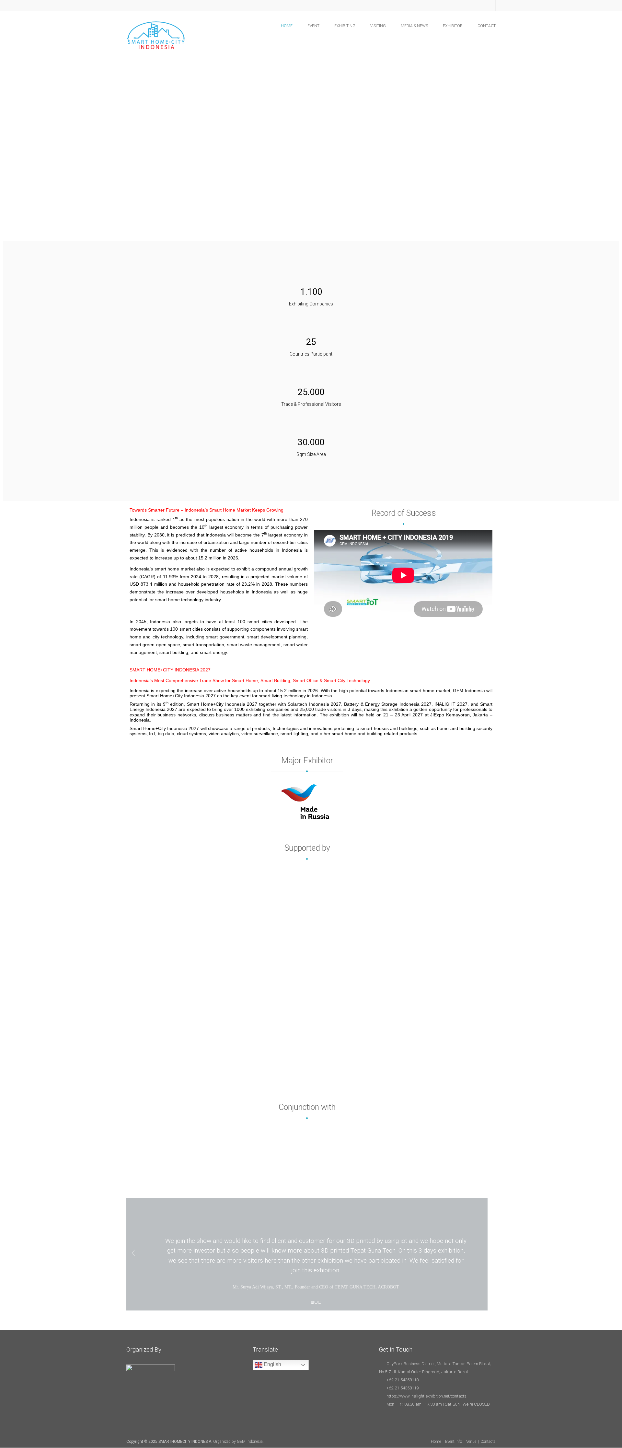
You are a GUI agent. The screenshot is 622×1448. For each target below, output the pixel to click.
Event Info (453, 1441)
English (271, 1364)
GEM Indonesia (250, 1441)
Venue (471, 1441)
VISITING (378, 26)
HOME (287, 26)
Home (436, 1441)
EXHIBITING (344, 26)
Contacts (488, 1441)
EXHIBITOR (453, 26)
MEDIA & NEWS (414, 26)
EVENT (313, 26)
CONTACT (487, 26)
